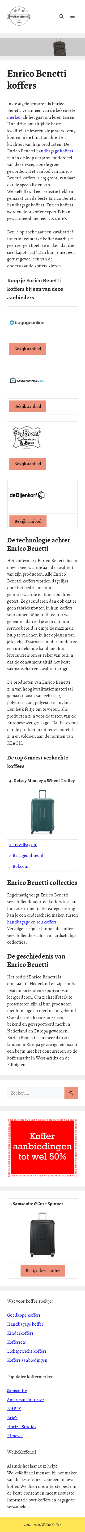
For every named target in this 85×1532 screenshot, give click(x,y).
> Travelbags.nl (23, 845)
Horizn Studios (21, 1427)
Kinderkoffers (20, 1333)
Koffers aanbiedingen (27, 1360)
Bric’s (12, 1418)
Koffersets (16, 1342)
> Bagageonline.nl (26, 855)
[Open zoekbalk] (61, 17)
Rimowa (15, 1436)
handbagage (18, 922)
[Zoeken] (71, 1093)
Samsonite (17, 1391)
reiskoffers (46, 922)
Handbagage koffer (25, 1324)
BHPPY (14, 1409)
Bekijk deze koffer (43, 1271)
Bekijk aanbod (27, 349)
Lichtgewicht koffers (26, 1351)
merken (14, 117)
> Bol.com (18, 866)
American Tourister (25, 1400)
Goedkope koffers (23, 1315)
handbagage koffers (54, 151)
